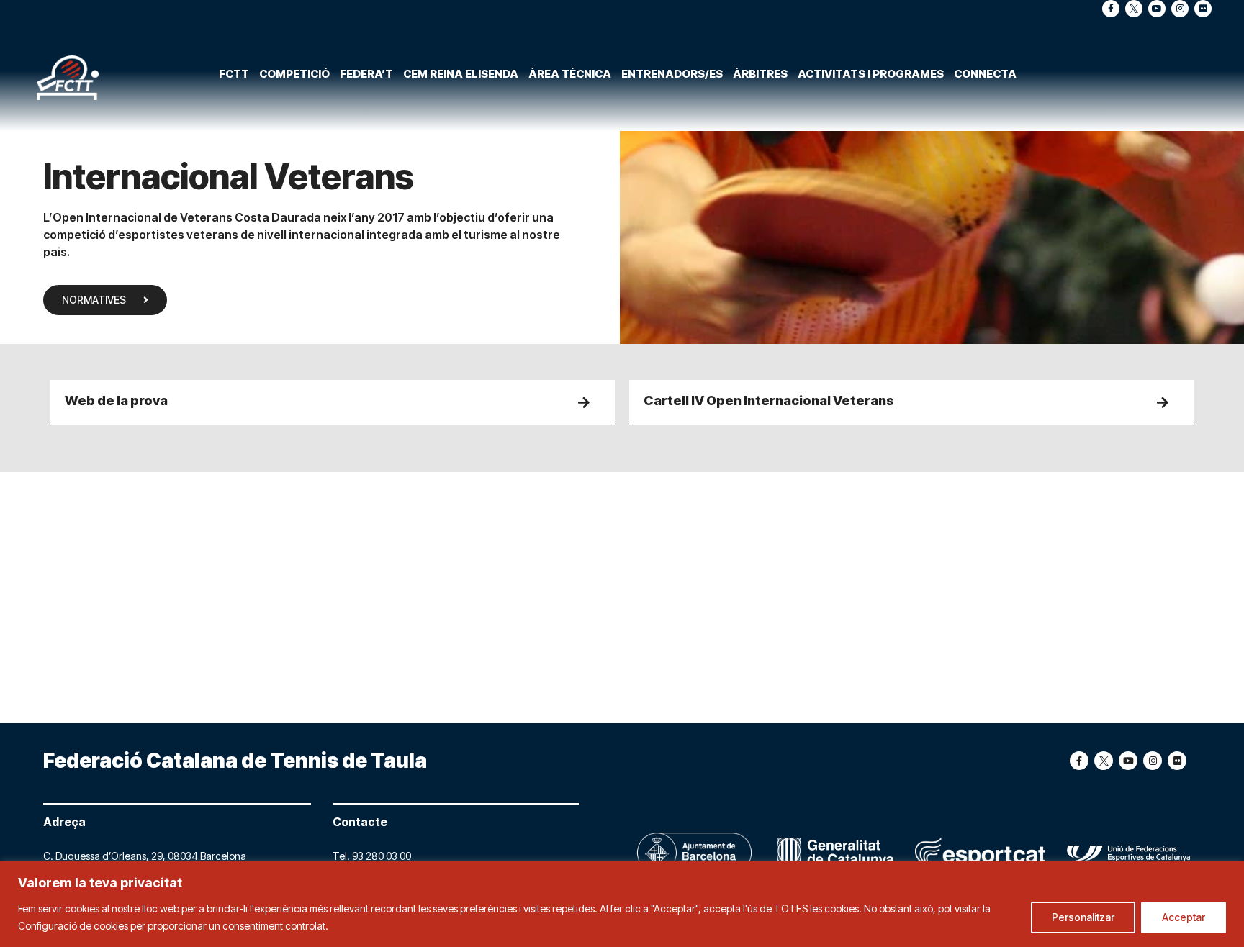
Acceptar (1183, 917)
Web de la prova (116, 400)
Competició (294, 74)
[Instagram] (1180, 8)
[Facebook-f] (1110, 8)
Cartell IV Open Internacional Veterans (769, 400)
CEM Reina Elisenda (460, 74)
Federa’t (366, 74)
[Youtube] (1157, 8)
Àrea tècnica (569, 74)
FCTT (234, 74)
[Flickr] (1203, 8)
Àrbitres (760, 74)
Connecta (985, 74)
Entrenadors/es (672, 74)
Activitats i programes (871, 74)
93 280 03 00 (381, 856)
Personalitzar (1083, 917)
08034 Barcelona (207, 856)
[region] (622, 904)
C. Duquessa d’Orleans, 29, (105, 856)
